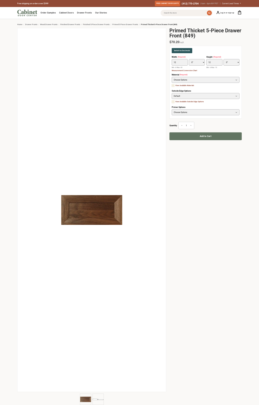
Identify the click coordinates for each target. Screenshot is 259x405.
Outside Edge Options (181, 91)
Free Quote (167, 3)
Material (180, 75)
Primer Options (178, 107)
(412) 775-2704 (190, 3)
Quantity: (173, 125)
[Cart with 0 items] (239, 12)
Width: (179, 57)
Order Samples (48, 12)
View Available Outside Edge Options (189, 102)
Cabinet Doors (66, 12)
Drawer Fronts (84, 12)
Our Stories (101, 12)
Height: (213, 57)
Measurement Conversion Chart (184, 70)
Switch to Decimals (182, 51)
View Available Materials (184, 85)
